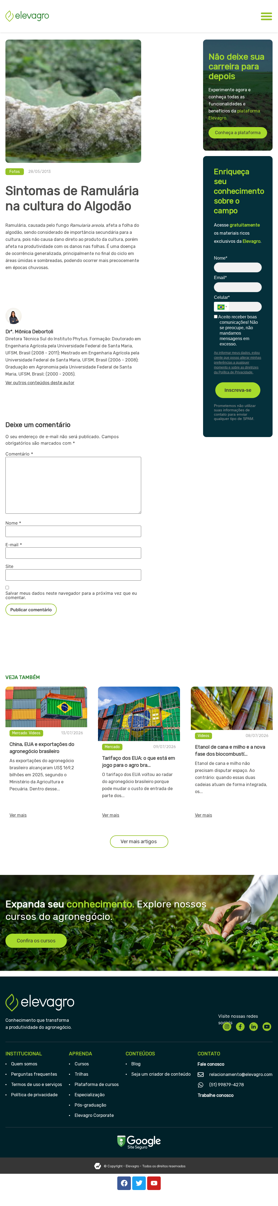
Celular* (222, 297)
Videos (34, 733)
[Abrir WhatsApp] (264, 1192)
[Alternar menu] (266, 16)
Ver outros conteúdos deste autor (39, 382)
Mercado (19, 733)
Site (9, 566)
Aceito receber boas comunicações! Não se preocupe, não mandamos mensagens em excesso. (237, 330)
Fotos (15, 171)
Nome (13, 523)
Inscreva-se (238, 390)
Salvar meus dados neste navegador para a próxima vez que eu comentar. (71, 595)
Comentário (19, 454)
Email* (220, 277)
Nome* (220, 258)
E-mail (13, 544)
